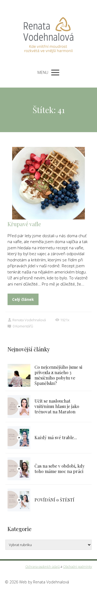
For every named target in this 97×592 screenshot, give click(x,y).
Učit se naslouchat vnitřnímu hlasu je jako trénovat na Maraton (56, 406)
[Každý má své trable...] (19, 437)
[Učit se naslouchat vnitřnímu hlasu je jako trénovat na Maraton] (19, 406)
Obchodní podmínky (77, 566)
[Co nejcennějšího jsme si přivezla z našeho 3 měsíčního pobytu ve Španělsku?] (19, 375)
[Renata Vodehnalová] (48, 33)
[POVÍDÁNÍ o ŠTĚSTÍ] (19, 500)
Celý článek (23, 299)
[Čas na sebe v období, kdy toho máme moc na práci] (19, 468)
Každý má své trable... (55, 437)
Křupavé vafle (24, 224)
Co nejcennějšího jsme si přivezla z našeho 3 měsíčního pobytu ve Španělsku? (58, 375)
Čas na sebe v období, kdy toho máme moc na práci (59, 468)
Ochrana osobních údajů (42, 566)
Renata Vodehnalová (29, 319)
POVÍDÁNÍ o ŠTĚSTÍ (54, 500)
